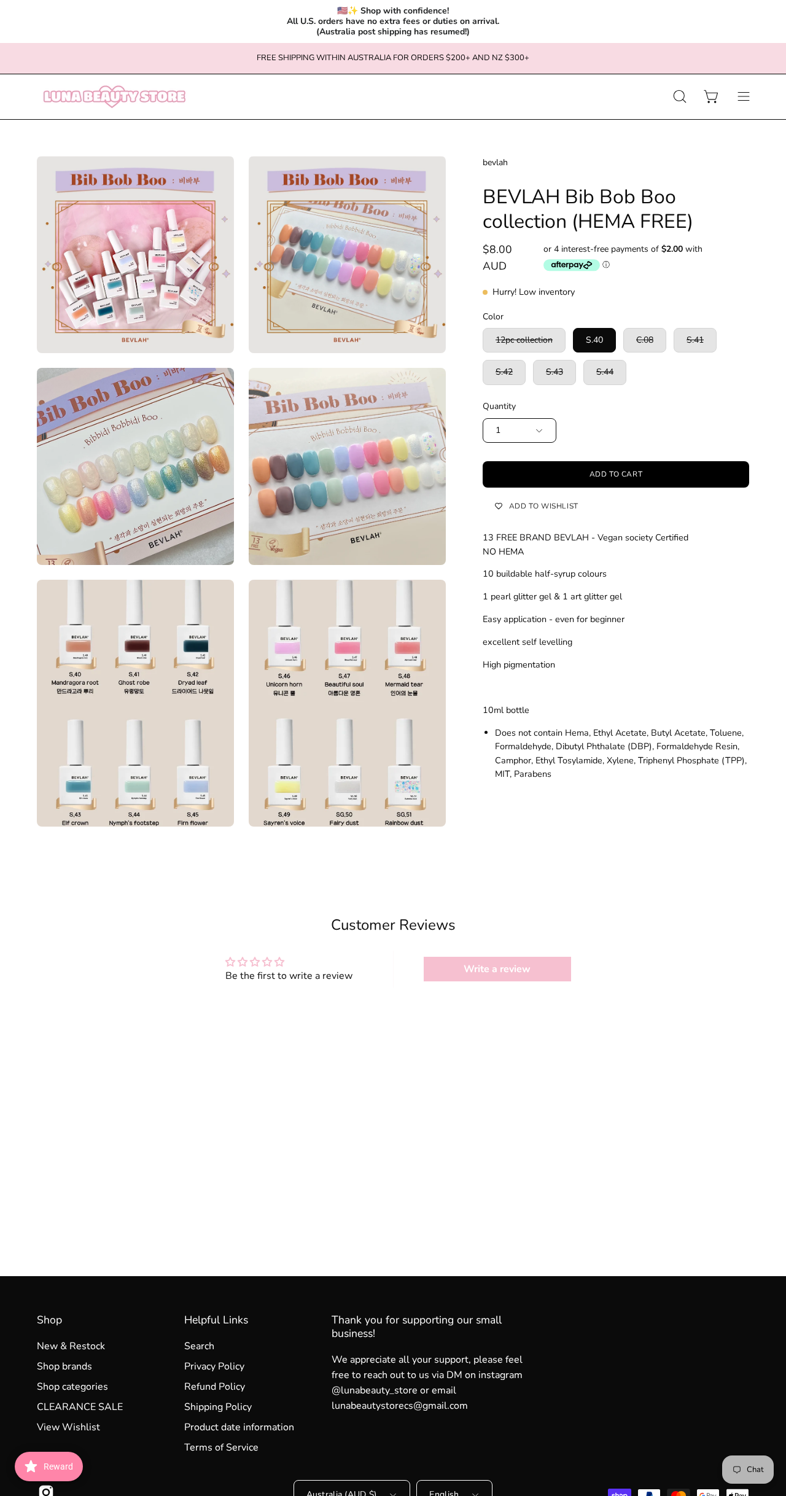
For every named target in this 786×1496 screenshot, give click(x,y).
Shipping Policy (218, 1407)
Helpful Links (216, 1320)
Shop (49, 1320)
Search (199, 1346)
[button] (680, 96)
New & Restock (71, 1346)
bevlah (495, 162)
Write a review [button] (497, 969)
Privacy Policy (214, 1366)
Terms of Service (221, 1447)
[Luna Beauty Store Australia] (113, 97)
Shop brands (64, 1366)
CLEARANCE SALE (80, 1407)
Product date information (239, 1427)
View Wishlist (68, 1427)
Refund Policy (214, 1386)
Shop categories (72, 1386)
